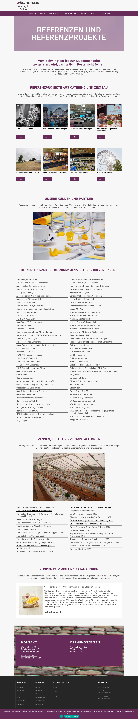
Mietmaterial (39, 704)
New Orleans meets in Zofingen (55, 129)
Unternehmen (21, 687)
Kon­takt (106, 13)
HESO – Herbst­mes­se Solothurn (55, 173)
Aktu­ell (83, 13)
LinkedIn (55, 700)
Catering (32, 13)
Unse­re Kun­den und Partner (69, 199)
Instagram (56, 696)
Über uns (95, 13)
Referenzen (20, 690)
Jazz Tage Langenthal (25, 129)
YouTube (55, 687)
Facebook (56, 691)
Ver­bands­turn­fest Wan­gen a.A (27, 173)
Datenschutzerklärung (71, 716)
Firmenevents (39, 690)
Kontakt (19, 694)
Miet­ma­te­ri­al (55, 13)
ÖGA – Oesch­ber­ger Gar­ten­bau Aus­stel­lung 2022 (91, 520)
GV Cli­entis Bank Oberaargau (81, 129)
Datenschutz (21, 700)
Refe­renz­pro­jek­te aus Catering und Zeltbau (69, 87)
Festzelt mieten (40, 700)
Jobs (18, 697)
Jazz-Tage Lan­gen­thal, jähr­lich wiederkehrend (90, 507)
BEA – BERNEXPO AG (105, 173)
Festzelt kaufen (40, 697)
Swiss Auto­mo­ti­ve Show (79, 173)
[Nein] (136, 714)
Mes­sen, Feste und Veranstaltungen (69, 439)
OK (61, 716)
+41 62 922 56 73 (29, 655)
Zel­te (42, 13)
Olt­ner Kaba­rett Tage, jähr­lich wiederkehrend (90, 524)
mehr (21, 137)
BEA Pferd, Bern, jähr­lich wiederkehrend (34, 511)
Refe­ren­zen (70, 13)
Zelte (36, 694)
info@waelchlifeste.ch (31, 658)
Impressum (20, 704)
